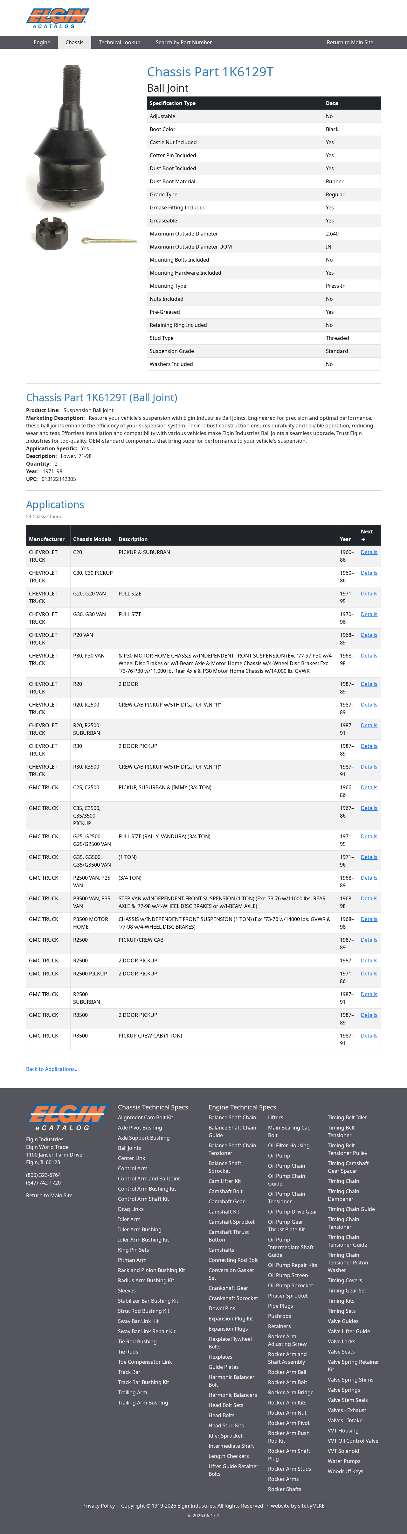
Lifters (275, 1117)
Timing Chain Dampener (343, 1195)
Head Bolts (222, 1415)
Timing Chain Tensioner (343, 1223)
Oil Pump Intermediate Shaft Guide (291, 1247)
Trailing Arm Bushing (143, 1402)
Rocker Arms (283, 1478)
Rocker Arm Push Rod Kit (289, 1437)
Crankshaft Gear (228, 1287)
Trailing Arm (132, 1392)
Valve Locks (341, 1341)
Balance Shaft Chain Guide (232, 1131)
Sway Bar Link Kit (138, 1321)
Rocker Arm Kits (287, 1402)
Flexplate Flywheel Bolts (230, 1342)
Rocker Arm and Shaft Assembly (287, 1358)
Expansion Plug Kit (231, 1318)
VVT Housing (343, 1430)
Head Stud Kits (226, 1425)
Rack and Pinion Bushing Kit (151, 1270)
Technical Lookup (120, 42)
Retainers (279, 1326)
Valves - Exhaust (347, 1410)
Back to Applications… (52, 1069)
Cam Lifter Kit (225, 1181)
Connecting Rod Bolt (233, 1259)
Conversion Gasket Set (231, 1274)
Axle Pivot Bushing (140, 1127)
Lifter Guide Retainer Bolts (234, 1470)
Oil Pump (279, 1155)
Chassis (75, 42)
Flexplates (220, 1356)
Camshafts (221, 1249)
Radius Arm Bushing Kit (146, 1280)
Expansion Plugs (228, 1328)
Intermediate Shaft (231, 1445)
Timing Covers (345, 1280)
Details (369, 552)
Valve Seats (341, 1351)
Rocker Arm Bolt (287, 1382)
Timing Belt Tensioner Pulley (347, 1149)
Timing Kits (341, 1300)
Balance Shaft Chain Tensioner (232, 1149)
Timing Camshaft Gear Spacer (348, 1167)
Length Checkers (229, 1456)
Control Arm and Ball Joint (149, 1178)
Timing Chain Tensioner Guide (347, 1241)
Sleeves (127, 1290)
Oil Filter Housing (289, 1145)
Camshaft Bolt (226, 1191)
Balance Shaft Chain (232, 1117)
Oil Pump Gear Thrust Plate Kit (286, 1225)
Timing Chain (343, 1181)
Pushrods (279, 1315)
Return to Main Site (350, 42)
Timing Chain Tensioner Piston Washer (348, 1262)
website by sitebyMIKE (298, 1505)
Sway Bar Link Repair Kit (147, 1331)
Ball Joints (129, 1147)
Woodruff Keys (345, 1471)
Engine (42, 42)
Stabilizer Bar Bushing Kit (148, 1300)
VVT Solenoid (343, 1450)
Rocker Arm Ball (287, 1372)
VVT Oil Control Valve (353, 1440)
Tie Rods (128, 1351)
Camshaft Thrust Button (229, 1235)
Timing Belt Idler (347, 1117)
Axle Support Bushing (144, 1137)
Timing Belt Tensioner (341, 1131)
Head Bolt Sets (226, 1405)
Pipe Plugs (280, 1305)
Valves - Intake (345, 1420)
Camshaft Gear (227, 1201)
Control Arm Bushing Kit (147, 1188)
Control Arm (133, 1168)
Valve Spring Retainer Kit (353, 1365)
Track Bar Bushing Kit (143, 1382)
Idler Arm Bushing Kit (143, 1239)
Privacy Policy (98, 1505)
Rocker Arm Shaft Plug (289, 1454)
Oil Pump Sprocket (290, 1285)
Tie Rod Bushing (137, 1341)
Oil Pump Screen (288, 1275)
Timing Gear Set (347, 1290)
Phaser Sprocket (288, 1295)
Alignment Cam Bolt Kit (145, 1117)
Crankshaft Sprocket (233, 1298)
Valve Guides (343, 1321)
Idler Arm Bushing (140, 1229)
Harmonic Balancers (233, 1394)
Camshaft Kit (224, 1211)
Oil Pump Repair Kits (292, 1265)
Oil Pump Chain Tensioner (286, 1197)
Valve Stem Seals (348, 1400)
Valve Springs (344, 1389)
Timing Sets (342, 1310)
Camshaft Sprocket (232, 1221)
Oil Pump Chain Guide (286, 1179)
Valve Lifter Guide (349, 1331)
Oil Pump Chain (286, 1165)
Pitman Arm (132, 1259)
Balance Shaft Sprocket (225, 1167)
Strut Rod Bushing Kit (143, 1310)
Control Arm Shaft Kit (143, 1198)
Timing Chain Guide (351, 1209)
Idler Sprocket (226, 1435)
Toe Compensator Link (145, 1361)
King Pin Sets (133, 1249)
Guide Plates (224, 1366)
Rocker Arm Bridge (291, 1392)
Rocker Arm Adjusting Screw (287, 1340)
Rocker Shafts (284, 1489)
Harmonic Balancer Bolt (232, 1381)
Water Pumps (344, 1461)
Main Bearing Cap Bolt (289, 1131)
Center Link (131, 1158)
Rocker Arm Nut (287, 1412)
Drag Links (131, 1209)
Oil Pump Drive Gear (292, 1211)
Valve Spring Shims (351, 1379)
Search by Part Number (184, 42)
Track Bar (129, 1372)
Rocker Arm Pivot (289, 1422)
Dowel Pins (222, 1308)
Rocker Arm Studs (289, 1468)
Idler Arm (129, 1219)
